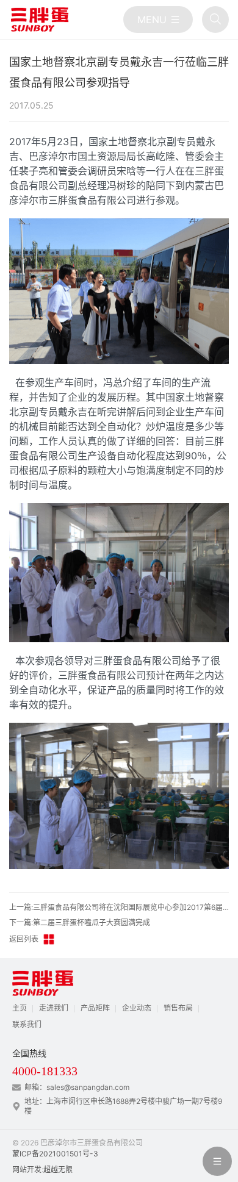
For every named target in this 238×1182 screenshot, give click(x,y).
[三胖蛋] (39, 19)
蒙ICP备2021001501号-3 (55, 1153)
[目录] (158, 19)
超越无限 (58, 1169)
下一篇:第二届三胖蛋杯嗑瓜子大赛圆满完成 (79, 922)
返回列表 (23, 939)
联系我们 (26, 1024)
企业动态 (136, 1007)
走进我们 (53, 1007)
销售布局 (178, 1007)
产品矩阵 (95, 1007)
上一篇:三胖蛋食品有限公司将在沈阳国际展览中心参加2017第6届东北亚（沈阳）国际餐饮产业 (119, 907)
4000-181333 (45, 1071)
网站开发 (26, 1169)
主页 (19, 1007)
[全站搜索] (215, 19)
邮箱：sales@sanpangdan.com (76, 1087)
